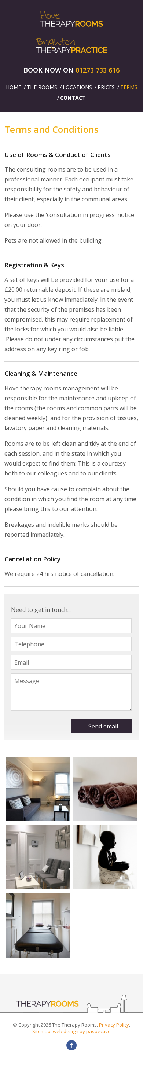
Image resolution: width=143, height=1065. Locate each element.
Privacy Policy (114, 1024)
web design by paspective (82, 1031)
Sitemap (41, 1031)
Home (13, 87)
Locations (77, 87)
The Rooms (42, 87)
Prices (106, 87)
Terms (129, 87)
